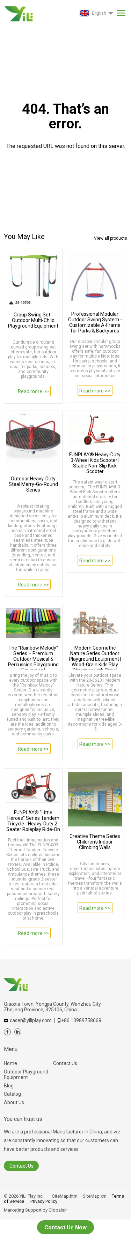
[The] (33, 623)
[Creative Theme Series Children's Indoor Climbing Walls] (95, 799)
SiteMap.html (65, 1196)
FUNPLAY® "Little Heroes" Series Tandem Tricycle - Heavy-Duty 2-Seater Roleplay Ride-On (33, 821)
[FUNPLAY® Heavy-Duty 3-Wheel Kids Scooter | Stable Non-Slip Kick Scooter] (95, 429)
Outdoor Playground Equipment (26, 1074)
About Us (14, 1102)
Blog (9, 1085)
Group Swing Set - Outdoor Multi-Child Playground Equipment (33, 320)
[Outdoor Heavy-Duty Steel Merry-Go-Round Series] (33, 441)
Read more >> (33, 391)
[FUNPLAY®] (33, 787)
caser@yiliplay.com (31, 1020)
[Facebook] (7, 1031)
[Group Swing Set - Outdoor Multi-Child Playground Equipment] (33, 278)
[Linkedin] (17, 1031)
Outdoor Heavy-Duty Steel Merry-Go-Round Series (33, 484)
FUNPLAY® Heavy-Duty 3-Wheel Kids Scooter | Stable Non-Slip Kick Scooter (95, 463)
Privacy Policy (43, 1201)
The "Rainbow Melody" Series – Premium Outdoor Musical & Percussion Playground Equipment (33, 657)
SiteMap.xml (95, 1196)
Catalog (12, 1094)
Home (10, 1063)
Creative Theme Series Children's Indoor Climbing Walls (95, 841)
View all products (110, 238)
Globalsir (58, 1210)
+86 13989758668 (81, 1020)
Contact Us (65, 1063)
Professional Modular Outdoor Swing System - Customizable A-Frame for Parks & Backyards (95, 322)
